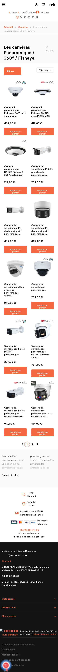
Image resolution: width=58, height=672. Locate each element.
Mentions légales (11, 654)
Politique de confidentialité (16, 660)
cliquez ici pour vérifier (45, 634)
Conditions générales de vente (18, 644)
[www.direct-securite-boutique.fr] (29, 15)
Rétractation (8, 649)
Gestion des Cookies (13, 665)
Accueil (8, 27)
